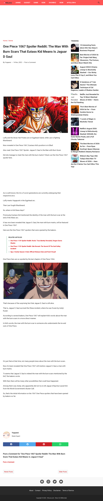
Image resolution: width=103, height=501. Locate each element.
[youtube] (61, 482)
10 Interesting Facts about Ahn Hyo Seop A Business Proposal (88, 48)
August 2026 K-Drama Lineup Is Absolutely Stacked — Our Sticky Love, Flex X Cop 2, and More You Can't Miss (84, 72)
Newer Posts (8, 472)
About (31, 490)
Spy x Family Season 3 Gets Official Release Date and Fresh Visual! (33, 252)
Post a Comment (30, 62)
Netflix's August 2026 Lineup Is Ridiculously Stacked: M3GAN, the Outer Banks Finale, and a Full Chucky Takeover (84, 134)
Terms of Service (68, 490)
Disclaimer (57, 490)
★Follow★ (71, 3)
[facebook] (11, 444)
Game (36, 3)
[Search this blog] (99, 2)
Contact (37, 490)
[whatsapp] (60, 444)
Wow (61, 3)
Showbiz (52, 3)
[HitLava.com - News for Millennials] (7, 2)
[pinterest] (44, 444)
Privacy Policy (47, 490)
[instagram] (48, 482)
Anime (18, 3)
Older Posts (63, 472)
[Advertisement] (51, 22)
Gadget (27, 3)
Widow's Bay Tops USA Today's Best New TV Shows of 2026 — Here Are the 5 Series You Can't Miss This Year (85, 161)
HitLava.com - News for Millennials (57, 498)
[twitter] (27, 444)
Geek (43, 3)
